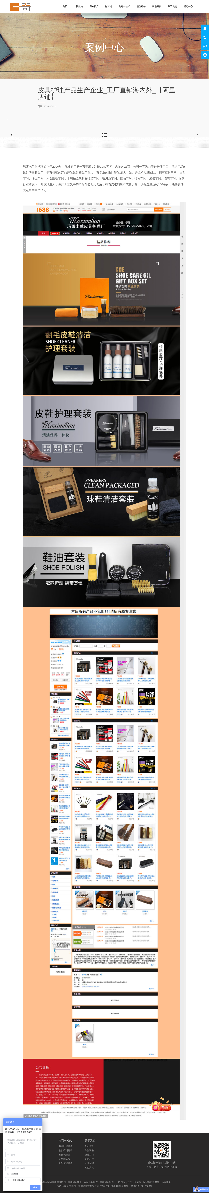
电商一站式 (124, 6)
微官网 (36, 1150)
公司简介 (89, 1146)
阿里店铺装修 (65, 1163)
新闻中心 (188, 6)
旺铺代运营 (64, 1154)
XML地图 (116, 1186)
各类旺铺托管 (65, 1150)
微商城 (36, 1146)
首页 (65, 6)
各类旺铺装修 (65, 1146)
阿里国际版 (64, 1159)
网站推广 (94, 6)
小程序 (36, 1154)
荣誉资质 (89, 1150)
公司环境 (89, 1159)
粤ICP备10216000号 (141, 1186)
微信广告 (37, 1163)
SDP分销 (37, 1159)
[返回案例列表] (104, 135)
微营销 (108, 6)
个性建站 (78, 6)
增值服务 (141, 6)
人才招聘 (89, 1163)
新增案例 (156, 6)
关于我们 (172, 6)
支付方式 (89, 1167)
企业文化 (89, 1154)
